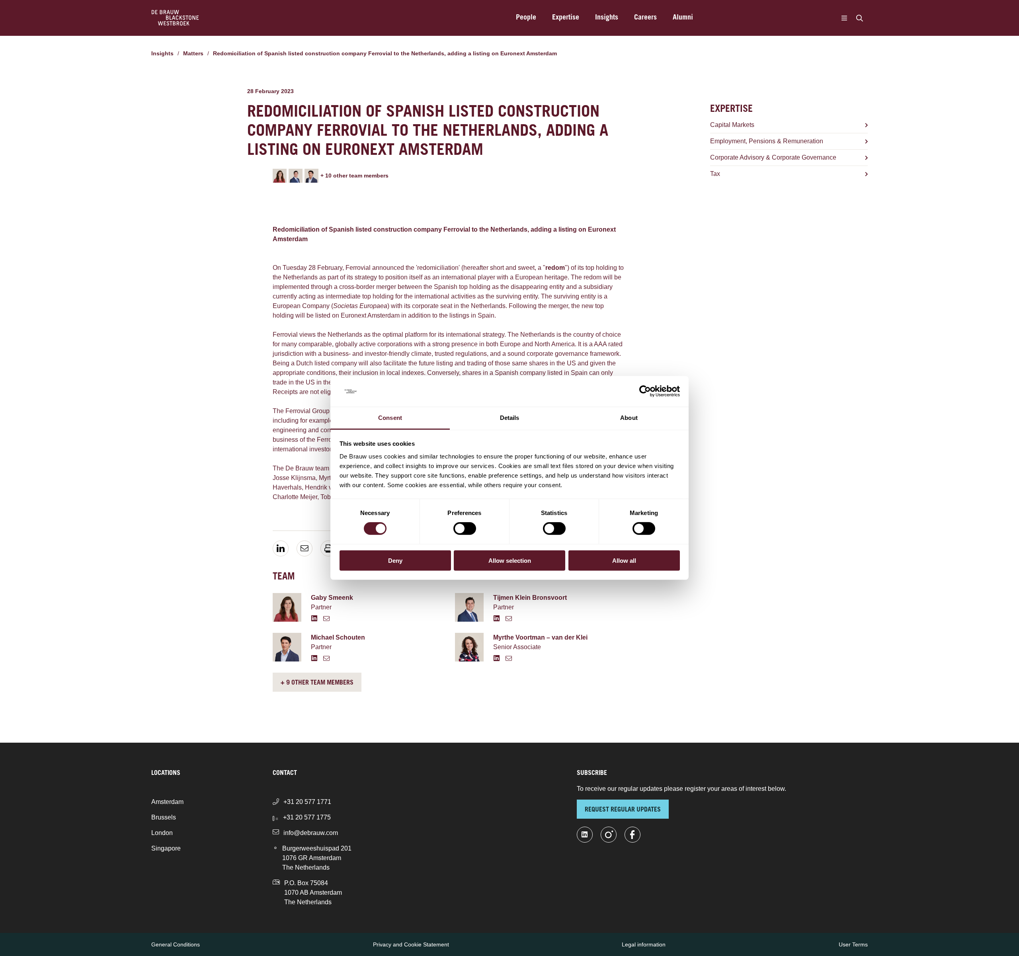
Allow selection (509, 560)
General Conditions (175, 944)
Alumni (683, 17)
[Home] (175, 18)
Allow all (624, 560)
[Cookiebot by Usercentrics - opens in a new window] (645, 391)
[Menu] (844, 17)
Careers (645, 17)
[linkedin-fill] (585, 835)
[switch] (464, 528)
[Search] (859, 18)
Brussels (163, 817)
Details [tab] (509, 417)
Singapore (166, 848)
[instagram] (609, 835)
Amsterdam (167, 801)
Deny (395, 560)
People (526, 17)
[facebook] (632, 835)
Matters (193, 53)
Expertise (565, 17)
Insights (606, 17)
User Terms (853, 944)
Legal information (644, 944)
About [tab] (629, 417)
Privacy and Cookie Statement (411, 944)
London (162, 832)
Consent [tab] (390, 417)
